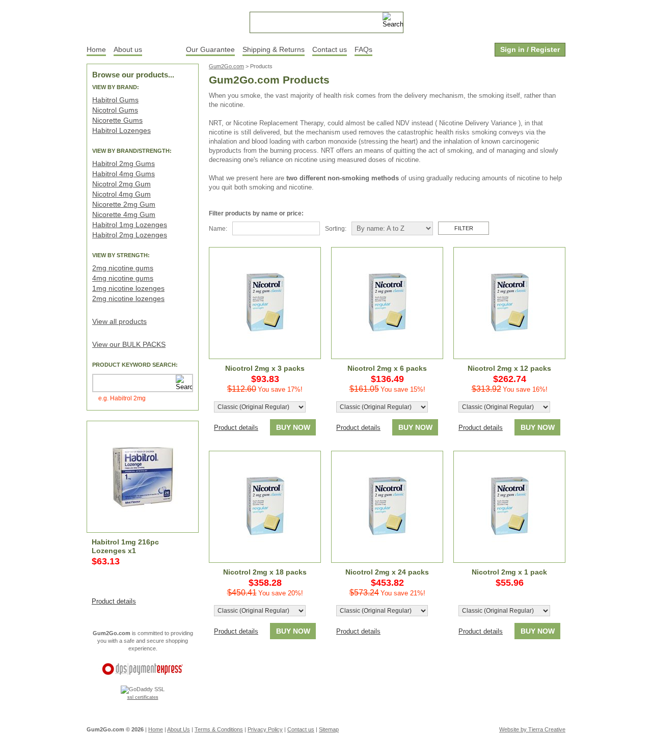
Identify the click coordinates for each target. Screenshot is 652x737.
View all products (119, 321)
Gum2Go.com (226, 66)
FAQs (363, 49)
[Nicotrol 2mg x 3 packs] (264, 303)
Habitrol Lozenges (121, 130)
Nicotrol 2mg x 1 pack (509, 572)
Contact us (329, 49)
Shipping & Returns (273, 49)
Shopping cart (509, 19)
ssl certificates (142, 697)
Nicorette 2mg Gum (123, 204)
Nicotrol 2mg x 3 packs (265, 368)
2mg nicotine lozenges (128, 298)
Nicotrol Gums (115, 110)
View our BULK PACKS (129, 344)
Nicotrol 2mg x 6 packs (387, 368)
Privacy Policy (265, 729)
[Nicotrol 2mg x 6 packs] (387, 303)
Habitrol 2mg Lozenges (129, 235)
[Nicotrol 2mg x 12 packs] (509, 303)
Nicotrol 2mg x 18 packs (265, 572)
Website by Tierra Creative (532, 729)
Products (164, 49)
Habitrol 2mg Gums (123, 163)
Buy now (293, 427)
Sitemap (329, 729)
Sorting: (335, 228)
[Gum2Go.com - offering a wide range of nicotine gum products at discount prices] (143, 20)
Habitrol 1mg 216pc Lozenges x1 (125, 546)
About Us (178, 729)
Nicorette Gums (117, 120)
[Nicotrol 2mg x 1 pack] (509, 506)
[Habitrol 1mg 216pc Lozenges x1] (142, 476)
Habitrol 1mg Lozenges (129, 225)
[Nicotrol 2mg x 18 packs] (264, 506)
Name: (218, 228)
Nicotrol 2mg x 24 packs (387, 572)
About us (128, 49)
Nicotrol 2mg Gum (121, 184)
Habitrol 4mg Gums (123, 174)
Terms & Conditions (219, 729)
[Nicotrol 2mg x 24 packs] (387, 506)
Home (96, 49)
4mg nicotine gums (122, 278)
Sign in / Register (530, 49)
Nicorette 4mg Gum (123, 214)
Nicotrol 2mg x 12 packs (509, 368)
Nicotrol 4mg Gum (121, 194)
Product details (114, 601)
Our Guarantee (210, 49)
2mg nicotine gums (122, 268)
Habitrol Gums (115, 100)
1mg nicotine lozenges (128, 288)
